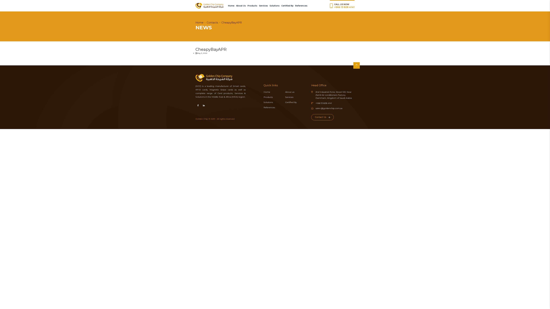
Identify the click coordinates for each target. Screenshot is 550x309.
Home (231, 5)
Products (252, 5)
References (301, 5)
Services (263, 5)
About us (289, 92)
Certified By (287, 5)
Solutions (275, 5)
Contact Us (320, 117)
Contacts (212, 22)
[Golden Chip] (209, 6)
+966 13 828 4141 (344, 7)
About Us (241, 5)
